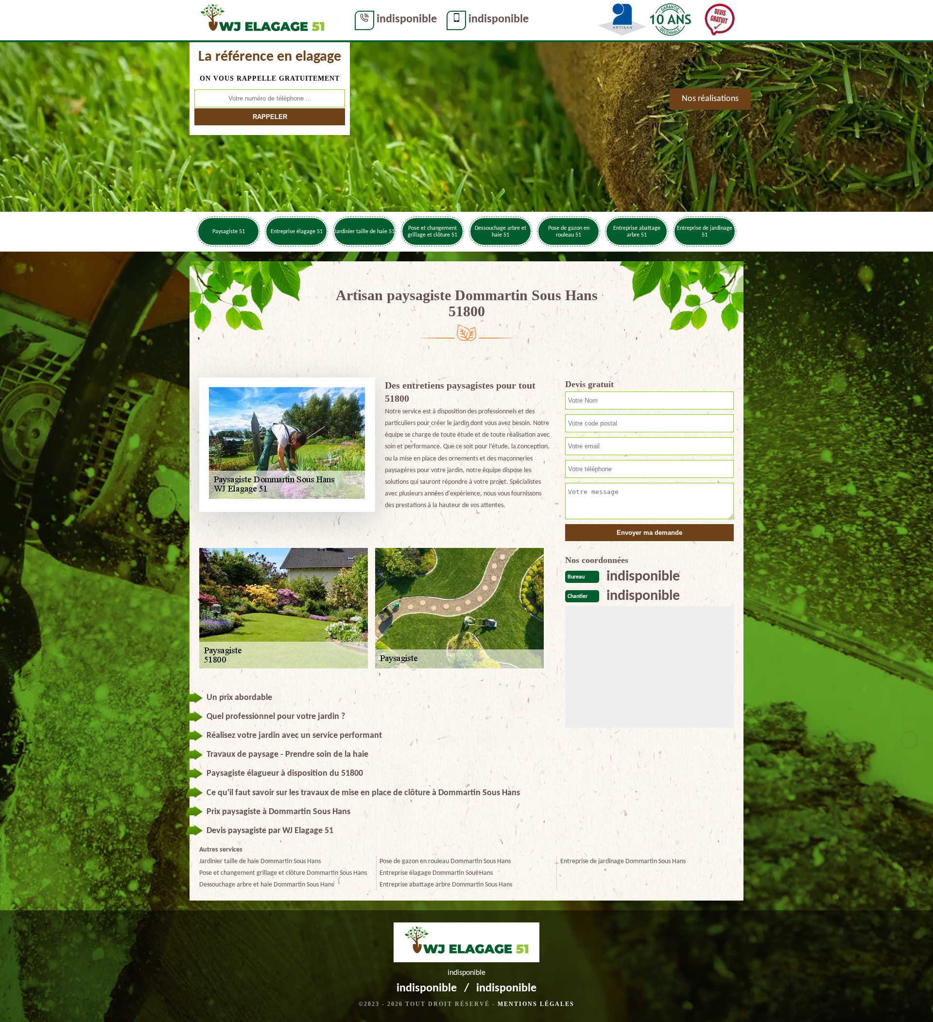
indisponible (407, 19)
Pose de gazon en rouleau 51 (568, 231)
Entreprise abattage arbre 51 (636, 231)
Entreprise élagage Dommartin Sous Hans (436, 873)
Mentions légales (536, 1004)
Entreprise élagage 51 (297, 232)
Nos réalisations (710, 98)
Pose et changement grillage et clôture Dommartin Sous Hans (283, 873)
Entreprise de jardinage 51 (704, 231)
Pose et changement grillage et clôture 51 (432, 231)
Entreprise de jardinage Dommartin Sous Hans (623, 861)
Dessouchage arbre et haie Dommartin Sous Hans (266, 884)
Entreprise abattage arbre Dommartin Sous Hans (446, 884)
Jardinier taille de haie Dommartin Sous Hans (260, 861)
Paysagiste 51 (228, 232)
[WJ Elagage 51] (262, 20)
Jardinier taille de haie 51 (364, 232)
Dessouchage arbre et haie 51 (500, 231)
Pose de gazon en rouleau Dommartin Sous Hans (445, 861)
